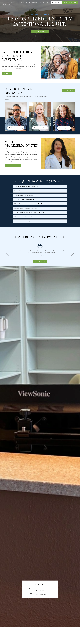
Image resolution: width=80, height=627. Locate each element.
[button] (40, 186)
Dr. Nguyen (18, 68)
